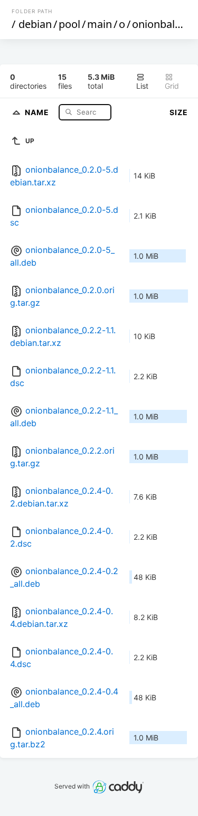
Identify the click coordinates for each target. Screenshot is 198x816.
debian (35, 24)
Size (178, 112)
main (99, 24)
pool (69, 24)
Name (38, 111)
